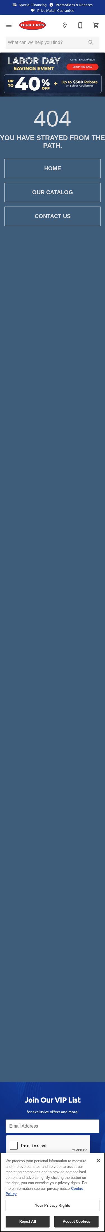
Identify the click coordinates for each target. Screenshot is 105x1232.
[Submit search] (91, 42)
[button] (9, 25)
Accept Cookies (76, 1221)
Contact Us (53, 216)
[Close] (98, 1160)
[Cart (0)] (96, 25)
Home (52, 168)
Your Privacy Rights (52, 1205)
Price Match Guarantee (55, 10)
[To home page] (34, 25)
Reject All (27, 1221)
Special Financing (32, 5)
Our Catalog (52, 192)
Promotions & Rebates (74, 5)
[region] (52, 1192)
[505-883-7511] (80, 25)
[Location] (64, 25)
